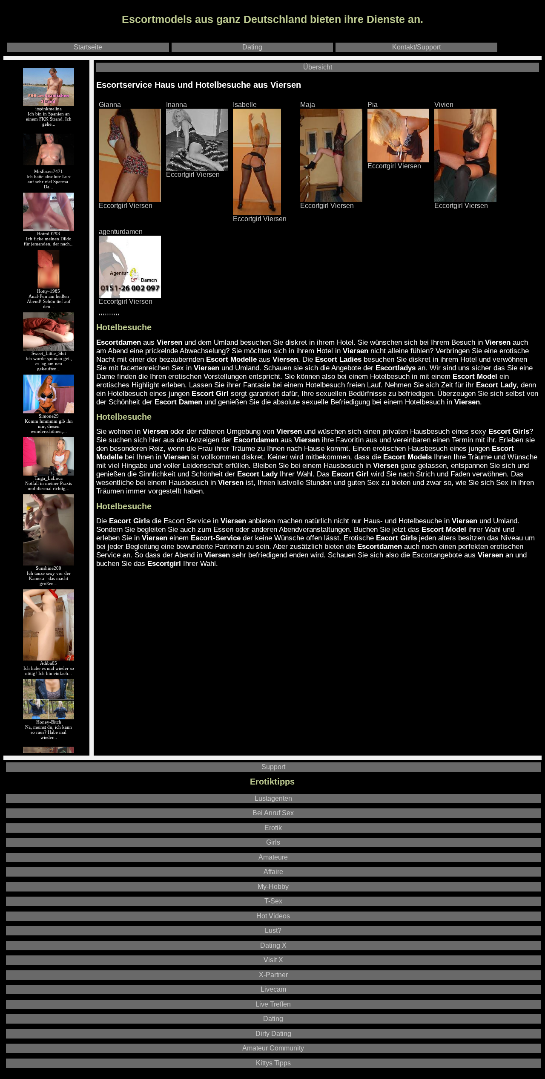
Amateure (273, 857)
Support (273, 766)
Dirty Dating (273, 1033)
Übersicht (317, 67)
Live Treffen (273, 1004)
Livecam (273, 989)
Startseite (88, 47)
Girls (273, 842)
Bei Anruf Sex (273, 812)
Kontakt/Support (416, 47)
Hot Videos (273, 916)
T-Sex (273, 901)
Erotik (273, 827)
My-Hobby (273, 886)
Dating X (273, 945)
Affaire (273, 871)
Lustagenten (273, 798)
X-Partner (273, 974)
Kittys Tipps (273, 1063)
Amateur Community (273, 1048)
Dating (252, 47)
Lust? (273, 930)
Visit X (273, 960)
